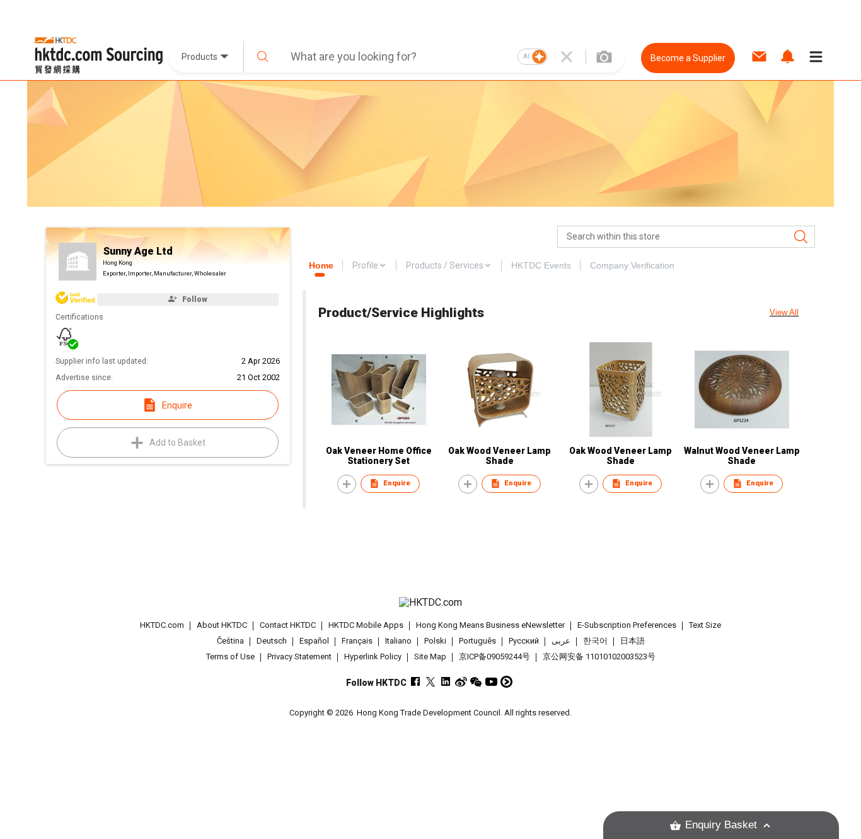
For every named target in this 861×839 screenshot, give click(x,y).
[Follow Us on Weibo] (461, 682)
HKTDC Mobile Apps (365, 625)
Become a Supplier (687, 58)
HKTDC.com (162, 625)
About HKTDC (222, 625)
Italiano (398, 640)
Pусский (524, 640)
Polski (435, 640)
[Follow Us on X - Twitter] (431, 682)
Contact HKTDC (288, 625)
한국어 (595, 640)
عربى (561, 640)
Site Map (430, 656)
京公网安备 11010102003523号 (599, 656)
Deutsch (272, 640)
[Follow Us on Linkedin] (446, 682)
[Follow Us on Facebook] (416, 682)
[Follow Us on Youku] (506, 682)
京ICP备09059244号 (494, 656)
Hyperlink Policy (373, 656)
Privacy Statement (299, 656)
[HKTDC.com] (430, 602)
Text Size (705, 625)
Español (314, 640)
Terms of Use (230, 656)
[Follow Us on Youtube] (491, 682)
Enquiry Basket (721, 825)
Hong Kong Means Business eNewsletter (490, 625)
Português (477, 640)
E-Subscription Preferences (626, 625)
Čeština (230, 640)
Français (357, 640)
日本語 (632, 640)
